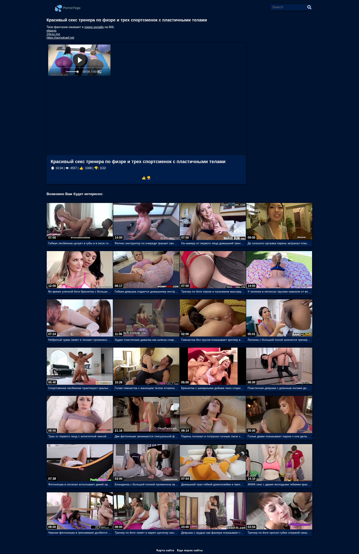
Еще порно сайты (190, 550)
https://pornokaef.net (60, 37)
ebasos (52, 30)
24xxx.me (53, 34)
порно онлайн (94, 27)
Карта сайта (165, 550)
